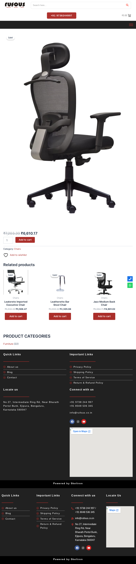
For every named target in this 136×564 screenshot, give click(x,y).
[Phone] (130, 278)
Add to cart (25, 239)
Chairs (17, 249)
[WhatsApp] (130, 285)
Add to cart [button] (15, 316)
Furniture (8, 343)
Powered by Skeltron (68, 559)
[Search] (127, 5)
